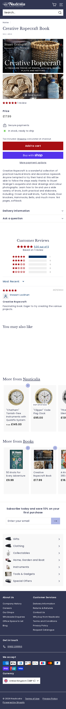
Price (6, 111)
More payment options (33, 162)
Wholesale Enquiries (14, 616)
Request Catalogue (43, 629)
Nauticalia (31, 379)
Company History (12, 603)
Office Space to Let (13, 621)
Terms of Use (32, 698)
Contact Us (39, 612)
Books (28, 441)
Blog (5, 625)
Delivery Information (44, 603)
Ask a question (13, 218)
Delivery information (16, 210)
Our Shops (8, 612)
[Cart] (54, 4)
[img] (10, 290)
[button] (10, 102)
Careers (7, 608)
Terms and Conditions (45, 621)
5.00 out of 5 (41, 246)
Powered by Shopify (14, 702)
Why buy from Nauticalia (46, 616)
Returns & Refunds (43, 608)
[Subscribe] (55, 521)
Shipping (21, 139)
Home (5, 22)
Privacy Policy (40, 625)
